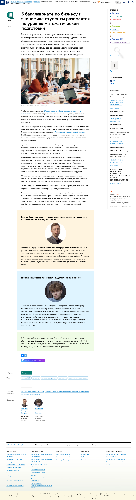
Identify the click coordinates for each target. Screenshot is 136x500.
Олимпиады (34, 467)
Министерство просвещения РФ (116, 459)
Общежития (114, 166)
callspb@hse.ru (115, 121)
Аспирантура (35, 481)
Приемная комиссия (117, 147)
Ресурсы (85, 451)
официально (63, 378)
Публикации (85, 457)
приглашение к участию (49, 378)
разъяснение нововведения (78, 378)
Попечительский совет (13, 467)
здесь (118, 494)
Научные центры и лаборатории (66, 457)
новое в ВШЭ (26, 378)
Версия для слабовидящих (14, 483)
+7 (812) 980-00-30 (116, 119)
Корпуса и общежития (13, 470)
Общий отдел (114, 91)
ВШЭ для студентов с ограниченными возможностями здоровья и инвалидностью (16, 478)
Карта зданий (114, 108)
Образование (37, 451)
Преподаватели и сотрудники (15, 465)
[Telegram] (25, 355)
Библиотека (85, 454)
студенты (36, 378)
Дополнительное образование (41, 478)
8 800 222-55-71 (115, 184)
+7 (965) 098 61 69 (116, 143)
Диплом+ (34, 475)
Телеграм (116, 84)
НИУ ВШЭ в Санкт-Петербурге (32, 391)
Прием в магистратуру (38, 472)
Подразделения (11, 462)
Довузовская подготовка (39, 464)
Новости (30, 445)
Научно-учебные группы (63, 460)
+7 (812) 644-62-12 (116, 160)
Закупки (8, 473)
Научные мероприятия (63, 454)
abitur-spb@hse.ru (116, 162)
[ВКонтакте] (22, 355)
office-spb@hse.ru (116, 105)
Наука (59, 451)
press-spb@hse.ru (116, 141)
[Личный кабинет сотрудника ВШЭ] (128, 2)
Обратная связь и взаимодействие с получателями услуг (41, 486)
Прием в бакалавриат (38, 469)
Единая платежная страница (14, 485)
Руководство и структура (14, 459)
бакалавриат (26, 382)
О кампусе (11, 451)
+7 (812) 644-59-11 (116, 100)
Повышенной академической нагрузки (70, 132)
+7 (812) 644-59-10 (116, 102)
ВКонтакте (116, 81)
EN (120, 2)
